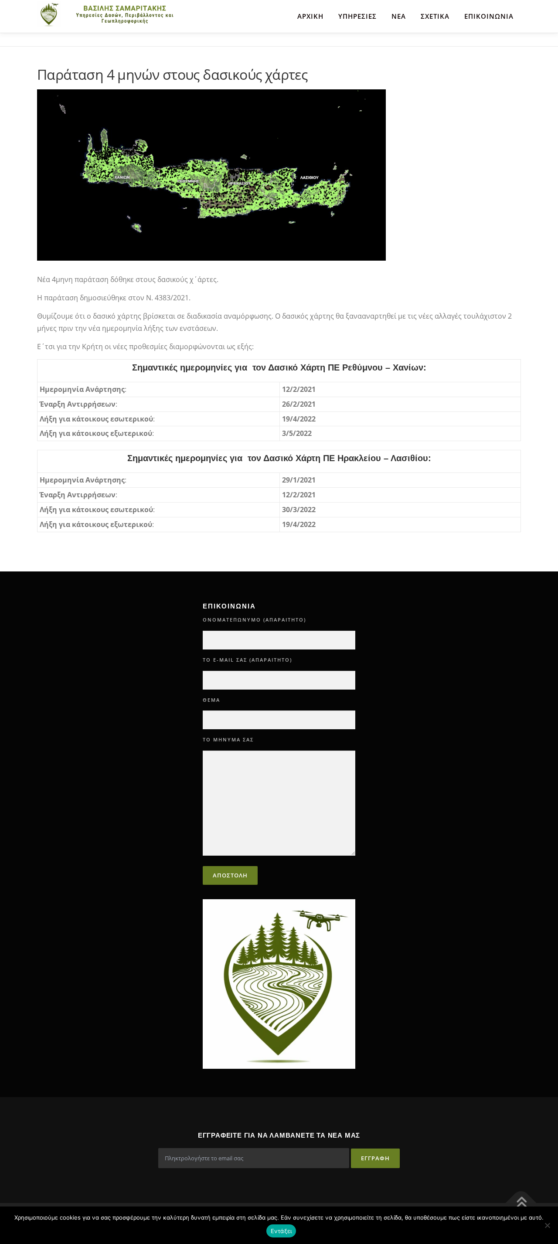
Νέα (398, 16)
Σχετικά (435, 16)
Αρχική (310, 16)
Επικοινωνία (489, 16)
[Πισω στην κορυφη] (521, 1202)
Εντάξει (281, 1230)
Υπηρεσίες (357, 16)
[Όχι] (547, 1225)
